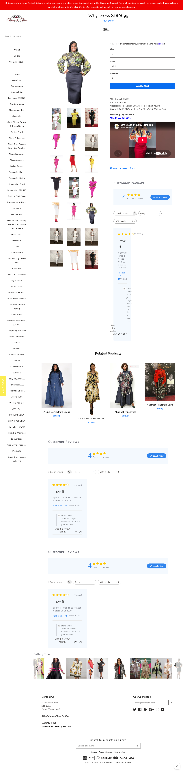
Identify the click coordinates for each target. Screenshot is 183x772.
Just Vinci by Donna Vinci (17, 260)
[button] (37, 668)
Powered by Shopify (124, 762)
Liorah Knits (16, 286)
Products (16, 451)
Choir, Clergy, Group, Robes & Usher (16, 124)
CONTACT (17, 409)
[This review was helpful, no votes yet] (119, 334)
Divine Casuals (17, 160)
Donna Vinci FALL (17, 172)
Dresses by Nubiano (16, 202)
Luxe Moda (16, 314)
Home (17, 74)
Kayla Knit (16, 268)
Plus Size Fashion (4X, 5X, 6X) (17, 322)
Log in (17, 56)
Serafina (16, 349)
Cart (18, 50)
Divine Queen (16, 166)
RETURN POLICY (17, 427)
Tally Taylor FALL (17, 379)
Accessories (17, 86)
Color (112, 61)
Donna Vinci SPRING (16, 190)
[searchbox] (123, 213)
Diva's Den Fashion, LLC (107, 762)
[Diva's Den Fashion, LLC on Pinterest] (145, 710)
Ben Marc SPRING (16, 98)
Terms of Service (105, 752)
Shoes (17, 361)
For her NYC (17, 214)
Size (112, 49)
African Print (17, 92)
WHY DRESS (17, 397)
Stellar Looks (16, 367)
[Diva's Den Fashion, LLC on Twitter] (134, 710)
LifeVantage (17, 439)
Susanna (17, 373)
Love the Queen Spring (17, 306)
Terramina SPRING (16, 391)
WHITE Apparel (16, 403)
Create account (16, 62)
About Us (16, 80)
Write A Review (160, 197)
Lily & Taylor (17, 280)
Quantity (114, 73)
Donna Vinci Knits (17, 178)
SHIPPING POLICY (16, 421)
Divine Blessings (17, 154)
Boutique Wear (17, 104)
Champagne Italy (17, 110)
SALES (17, 342)
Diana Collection (17, 138)
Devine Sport (17, 132)
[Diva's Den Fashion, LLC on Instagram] (157, 710)
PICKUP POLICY (16, 415)
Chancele (16, 116)
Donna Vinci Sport (16, 184)
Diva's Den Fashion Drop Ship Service (17, 146)
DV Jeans (16, 208)
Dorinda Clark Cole (17, 196)
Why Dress (108, 21)
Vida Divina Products (17, 445)
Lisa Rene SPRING (16, 292)
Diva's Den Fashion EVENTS (17, 459)
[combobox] (150, 213)
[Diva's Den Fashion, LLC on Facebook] (140, 710)
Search (94, 752)
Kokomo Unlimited (17, 274)
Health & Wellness (17, 433)
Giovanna (16, 240)
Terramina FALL (17, 385)
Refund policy (120, 752)
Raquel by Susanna (17, 330)
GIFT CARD (16, 234)
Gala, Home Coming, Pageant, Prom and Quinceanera (16, 224)
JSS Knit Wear (16, 252)
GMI (17, 246)
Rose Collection (17, 336)
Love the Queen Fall (17, 298)
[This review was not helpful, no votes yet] (124, 334)
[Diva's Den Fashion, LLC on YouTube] (162, 710)
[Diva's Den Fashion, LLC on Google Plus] (151, 710)
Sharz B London (16, 355)
